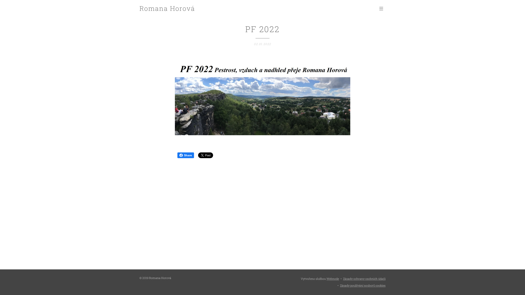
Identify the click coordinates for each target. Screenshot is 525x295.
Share (188, 155)
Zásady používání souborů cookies (363, 285)
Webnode (332, 279)
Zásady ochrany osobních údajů (364, 279)
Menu (382, 8)
